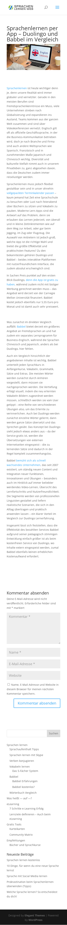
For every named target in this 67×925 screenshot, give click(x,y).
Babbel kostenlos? (23, 787)
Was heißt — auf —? (19, 798)
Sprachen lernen (17, 745)
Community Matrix (21, 834)
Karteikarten (17, 829)
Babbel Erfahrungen (25, 781)
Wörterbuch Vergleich (23, 792)
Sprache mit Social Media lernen (27, 876)
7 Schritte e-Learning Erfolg (26, 808)
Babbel (21, 326)
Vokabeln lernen (19, 766)
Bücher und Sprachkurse (25, 845)
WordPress (35, 920)
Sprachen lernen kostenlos (23, 860)
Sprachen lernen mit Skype (26, 755)
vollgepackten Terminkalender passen (30, 193)
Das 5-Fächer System (25, 771)
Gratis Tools (14, 824)
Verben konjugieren (21, 761)
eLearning (13, 804)
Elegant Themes (35, 915)
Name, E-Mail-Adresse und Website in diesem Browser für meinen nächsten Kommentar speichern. (33, 689)
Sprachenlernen (17, 88)
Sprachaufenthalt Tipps (24, 749)
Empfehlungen (16, 840)
